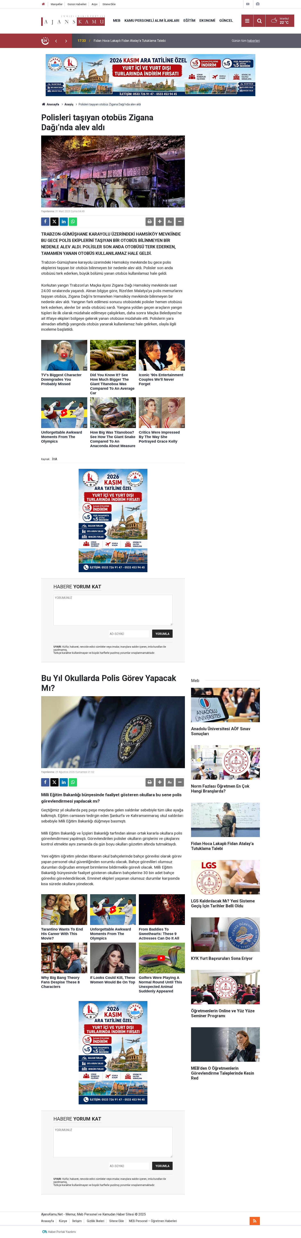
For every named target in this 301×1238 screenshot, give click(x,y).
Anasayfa (52, 104)
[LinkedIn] (64, 222)
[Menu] (247, 21)
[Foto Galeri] (257, 4)
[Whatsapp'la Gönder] (73, 222)
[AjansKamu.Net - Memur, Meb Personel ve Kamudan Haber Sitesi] (73, 20)
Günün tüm (246, 41)
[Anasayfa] (43, 4)
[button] (160, 222)
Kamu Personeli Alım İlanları (151, 20)
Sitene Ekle (109, 4)
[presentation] (56, 40)
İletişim (77, 1221)
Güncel (226, 20)
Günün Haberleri (77, 4)
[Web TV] (248, 4)
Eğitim (189, 20)
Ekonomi (207, 20)
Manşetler (56, 4)
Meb (116, 20)
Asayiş (68, 104)
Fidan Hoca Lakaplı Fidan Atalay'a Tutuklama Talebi (130, 41)
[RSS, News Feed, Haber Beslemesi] (255, 1221)
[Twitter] (54, 222)
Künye (63, 1221)
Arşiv (94, 4)
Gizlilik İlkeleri (95, 1221)
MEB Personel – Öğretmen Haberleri (153, 1221)
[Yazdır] (150, 222)
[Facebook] (45, 222)
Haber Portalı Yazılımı (62, 1231)
